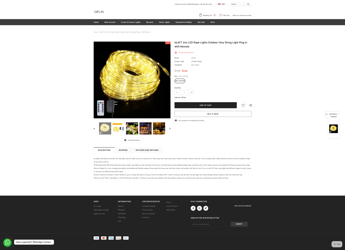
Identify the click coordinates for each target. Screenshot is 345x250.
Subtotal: (178, 97)
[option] (132, 80)
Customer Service (134, 140)
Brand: (177, 58)
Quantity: (178, 88)
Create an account (245, 15)
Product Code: (179, 61)
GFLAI (193, 58)
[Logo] (99, 11)
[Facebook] (193, 208)
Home (96, 32)
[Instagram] (199, 208)
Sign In (235, 15)
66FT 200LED (180, 81)
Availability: (178, 65)
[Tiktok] (205, 208)
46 (179, 120)
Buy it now (212, 114)
